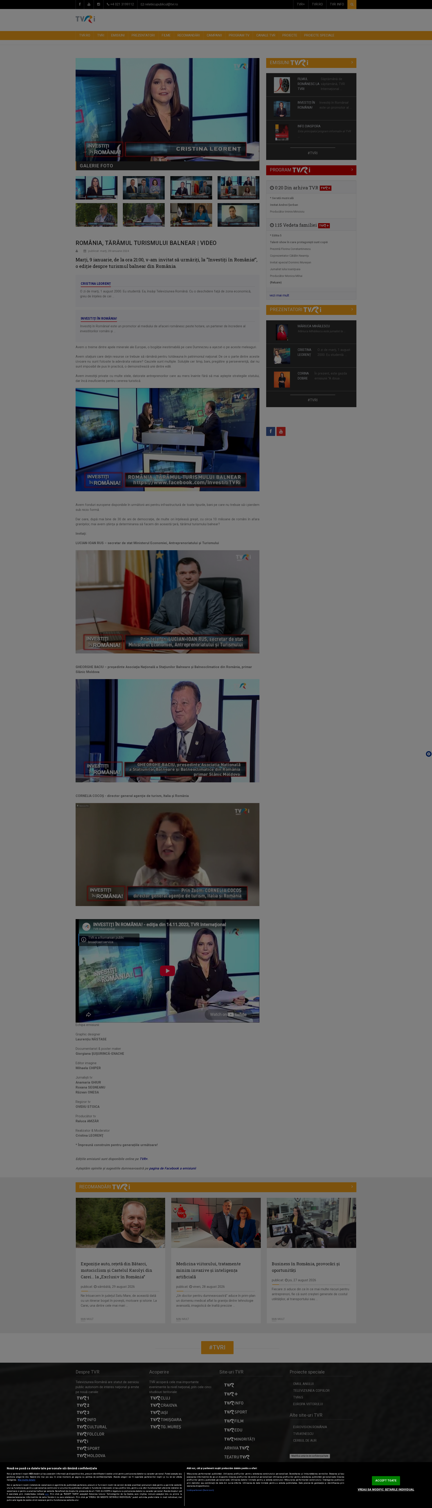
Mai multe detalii (26, 1480)
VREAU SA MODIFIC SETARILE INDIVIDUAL (386, 1489)
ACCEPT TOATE (385, 1480)
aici (47, 1494)
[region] (216, 1485)
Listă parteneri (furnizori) (200, 1490)
